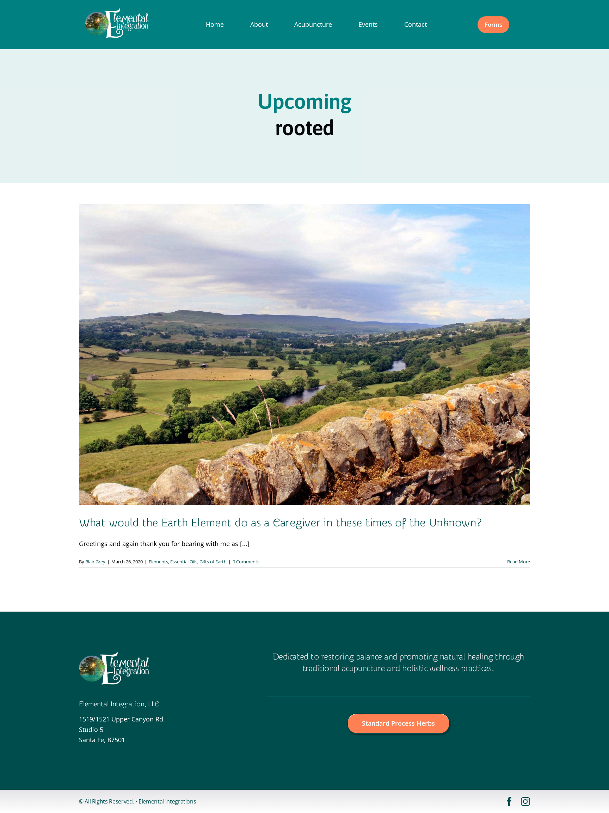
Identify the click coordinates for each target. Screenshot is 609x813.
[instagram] (525, 801)
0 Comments (246, 561)
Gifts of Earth (213, 561)
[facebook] (509, 801)
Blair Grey (95, 561)
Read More (518, 561)
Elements (158, 561)
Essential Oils (183, 561)
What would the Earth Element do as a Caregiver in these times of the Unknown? (280, 523)
